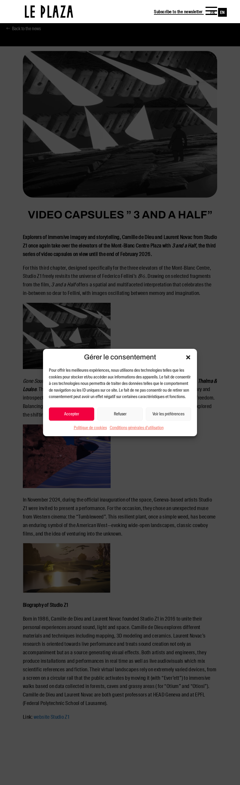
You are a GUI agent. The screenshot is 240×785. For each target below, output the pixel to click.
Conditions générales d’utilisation (137, 428)
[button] (188, 357)
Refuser (120, 414)
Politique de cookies (90, 428)
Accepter (71, 414)
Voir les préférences (168, 414)
